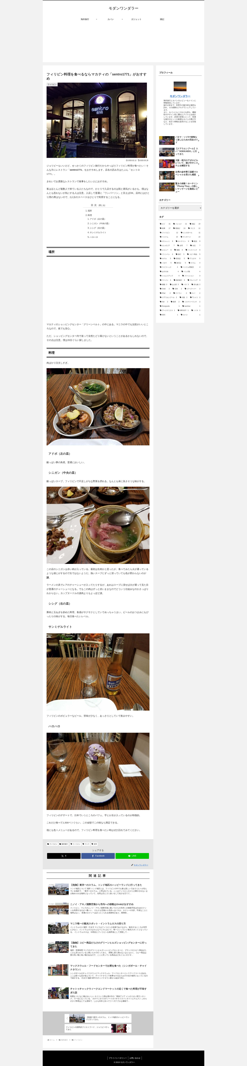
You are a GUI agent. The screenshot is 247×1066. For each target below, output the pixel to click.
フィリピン (53, 844)
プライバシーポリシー (118, 1058)
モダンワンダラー (180, 96)
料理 (90, 215)
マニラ (87, 844)
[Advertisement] (123, 44)
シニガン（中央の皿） (100, 223)
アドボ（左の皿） (98, 219)
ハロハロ (94, 237)
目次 (94, 205)
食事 (95, 844)
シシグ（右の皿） (98, 228)
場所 (90, 210)
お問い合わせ (135, 1058)
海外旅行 (65, 844)
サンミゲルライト (98, 232)
